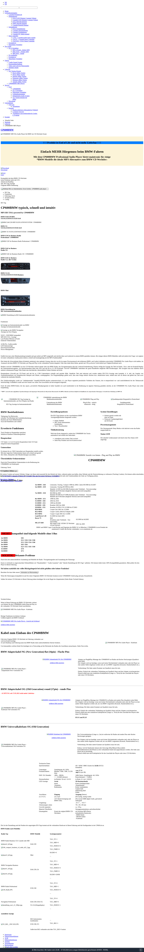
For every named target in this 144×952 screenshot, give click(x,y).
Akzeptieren (4, 479)
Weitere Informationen (7, 481)
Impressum (18, 481)
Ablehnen (11, 479)
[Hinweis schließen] (140, 950)
